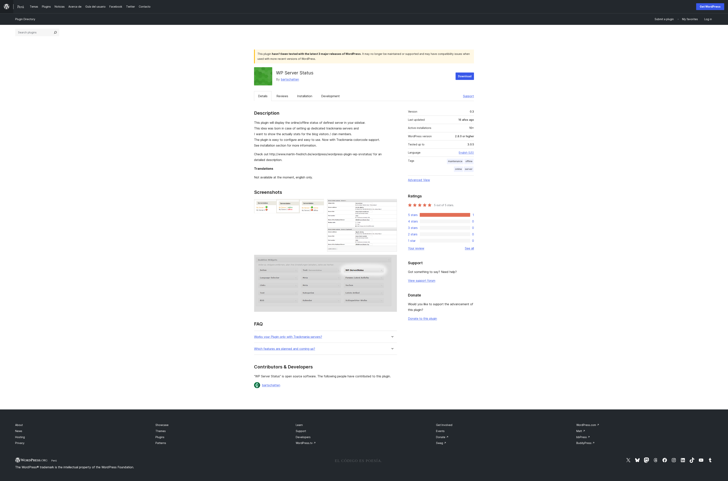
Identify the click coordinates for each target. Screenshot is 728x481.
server (468, 169)
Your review (416, 248)
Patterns (160, 443)
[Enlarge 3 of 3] (392, 260)
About (19, 425)
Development (330, 96)
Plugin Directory (25, 19)
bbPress (583, 437)
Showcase (162, 425)
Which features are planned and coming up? (284, 349)
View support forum (421, 280)
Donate (442, 437)
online (458, 169)
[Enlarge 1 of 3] (319, 204)
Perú (54, 460)
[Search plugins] (55, 32)
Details (263, 96)
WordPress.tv (306, 443)
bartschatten (290, 79)
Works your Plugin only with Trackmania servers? (288, 337)
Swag (441, 443)
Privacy (19, 443)
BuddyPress (585, 443)
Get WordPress (710, 6)
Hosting (20, 437)
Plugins (159, 437)
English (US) (466, 152)
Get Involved (444, 425)
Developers (303, 437)
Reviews (282, 96)
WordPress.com (587, 425)
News (18, 431)
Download (464, 76)
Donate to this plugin (422, 318)
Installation (304, 96)
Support (468, 96)
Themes (160, 431)
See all (469, 248)
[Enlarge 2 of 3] (392, 204)
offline (468, 161)
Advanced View (419, 180)
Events (440, 431)
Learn (299, 425)
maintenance (455, 161)
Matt (580, 431)
